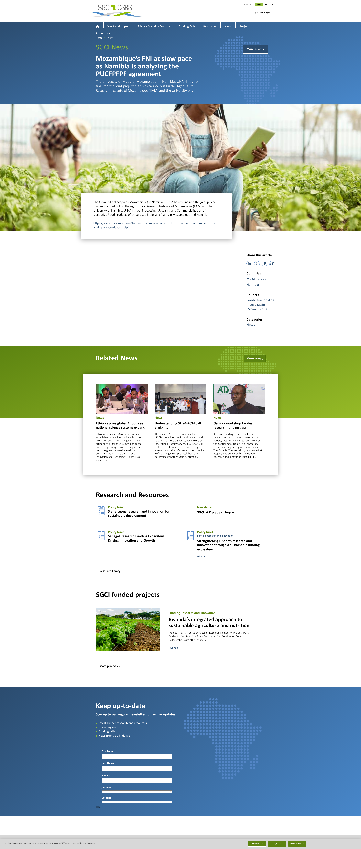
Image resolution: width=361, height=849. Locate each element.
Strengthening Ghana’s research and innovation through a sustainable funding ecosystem (228, 545)
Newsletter (205, 507)
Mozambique (256, 279)
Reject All (277, 844)
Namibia (252, 285)
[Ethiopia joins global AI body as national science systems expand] (122, 399)
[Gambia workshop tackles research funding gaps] (239, 399)
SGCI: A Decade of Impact (216, 512)
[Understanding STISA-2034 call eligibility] (180, 399)
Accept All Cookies (297, 844)
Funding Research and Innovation (215, 536)
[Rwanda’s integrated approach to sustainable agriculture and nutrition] (128, 629)
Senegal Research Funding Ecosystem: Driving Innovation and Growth (136, 538)
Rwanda (173, 648)
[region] (180, 844)
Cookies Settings (257, 844)
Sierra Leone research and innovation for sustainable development (139, 514)
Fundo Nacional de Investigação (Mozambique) (260, 304)
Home (99, 38)
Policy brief (116, 507)
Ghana (201, 556)
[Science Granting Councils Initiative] (97, 26)
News (111, 38)
